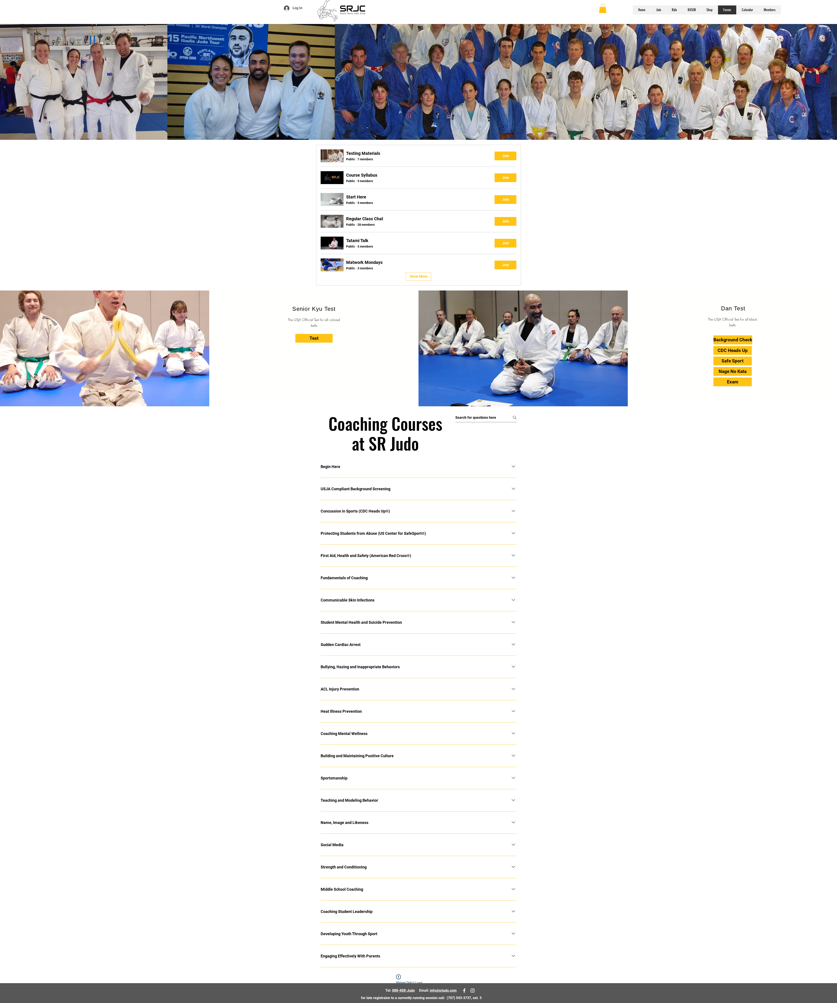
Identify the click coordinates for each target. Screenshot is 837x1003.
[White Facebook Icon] (821, 9)
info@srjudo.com (443, 990)
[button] (603, 8)
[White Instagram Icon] (828, 9)
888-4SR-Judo (403, 990)
